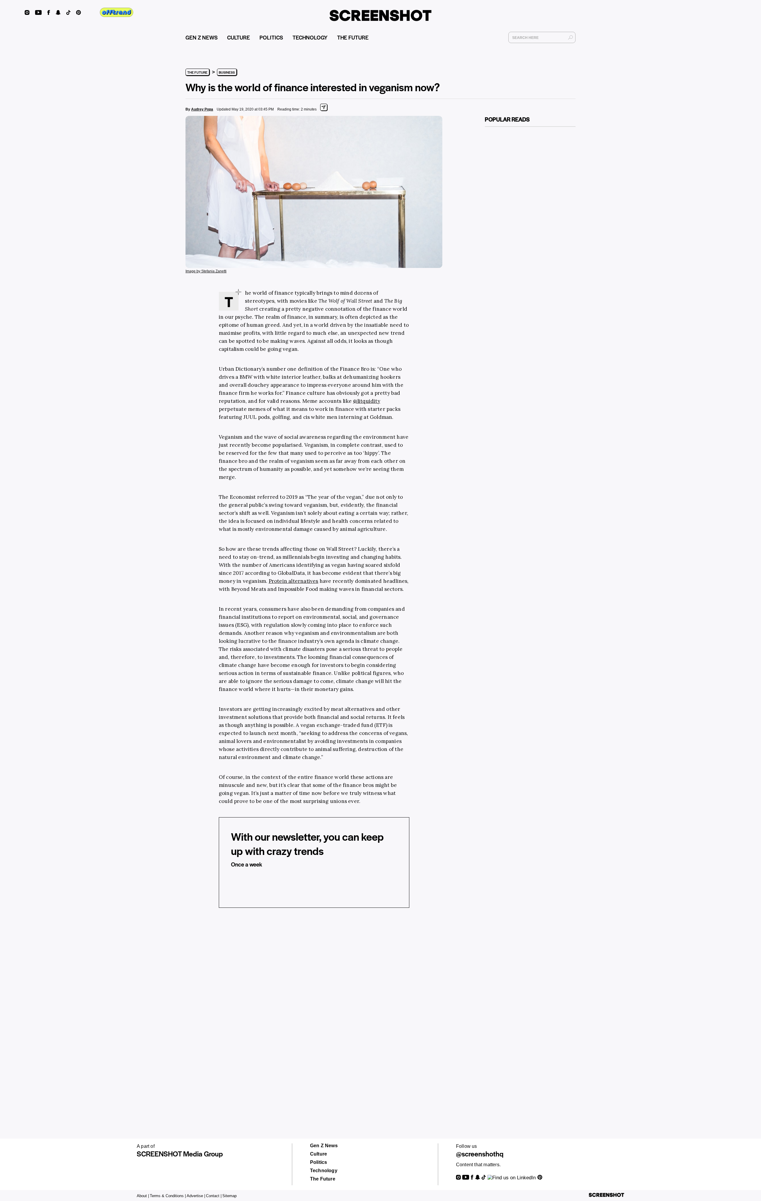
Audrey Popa (202, 109)
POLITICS (271, 37)
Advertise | (196, 1196)
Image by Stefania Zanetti (206, 271)
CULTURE (238, 37)
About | (143, 1196)
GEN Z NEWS (201, 37)
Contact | (213, 1196)
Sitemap (229, 1196)
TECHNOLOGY (310, 37)
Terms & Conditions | (168, 1196)
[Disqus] (314, 1004)
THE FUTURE (353, 37)
